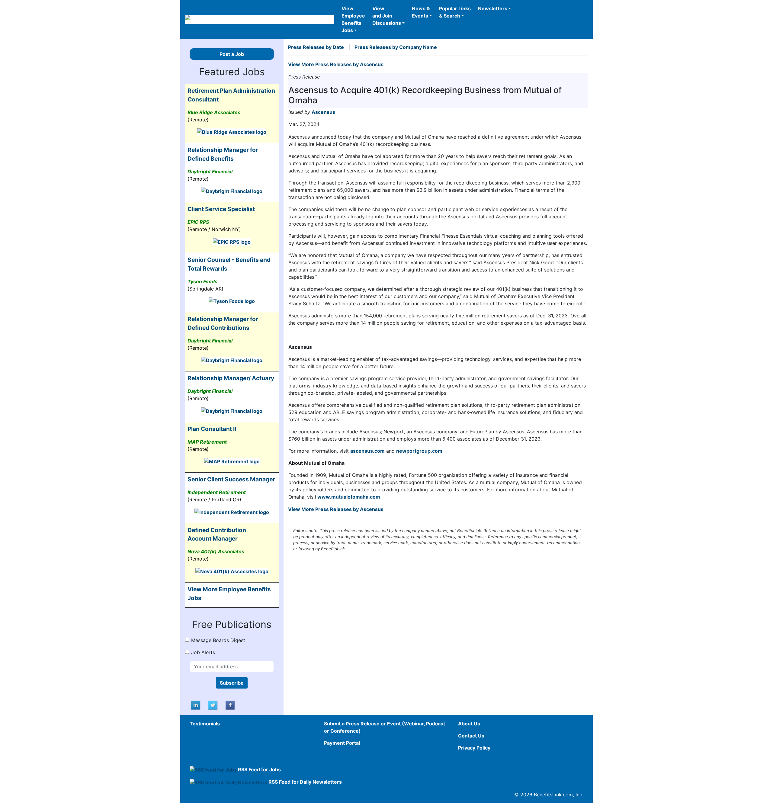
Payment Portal (342, 743)
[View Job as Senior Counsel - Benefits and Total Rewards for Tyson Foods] (232, 301)
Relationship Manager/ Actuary (231, 378)
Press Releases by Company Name (395, 47)
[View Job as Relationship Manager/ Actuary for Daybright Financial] (231, 410)
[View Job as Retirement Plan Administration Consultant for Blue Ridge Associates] (231, 132)
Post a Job (232, 54)
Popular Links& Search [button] (455, 12)
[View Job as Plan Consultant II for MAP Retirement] (232, 461)
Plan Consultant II (212, 428)
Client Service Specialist (221, 209)
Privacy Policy (474, 748)
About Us (469, 724)
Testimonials (205, 724)
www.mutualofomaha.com (348, 497)
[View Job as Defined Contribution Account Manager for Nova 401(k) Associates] (231, 571)
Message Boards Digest (218, 640)
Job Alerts (203, 652)
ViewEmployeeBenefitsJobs (353, 19)
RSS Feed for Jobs (259, 769)
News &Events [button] (421, 12)
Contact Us (471, 736)
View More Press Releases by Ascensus (335, 64)
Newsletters (492, 8)
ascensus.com (367, 451)
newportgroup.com (419, 451)
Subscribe (232, 683)
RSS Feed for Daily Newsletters (305, 782)
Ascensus (323, 112)
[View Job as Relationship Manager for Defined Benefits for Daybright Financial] (231, 191)
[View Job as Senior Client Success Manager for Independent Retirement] (231, 512)
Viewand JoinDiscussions (386, 15)
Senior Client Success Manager (231, 479)
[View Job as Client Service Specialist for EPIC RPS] (232, 241)
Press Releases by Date (316, 47)
